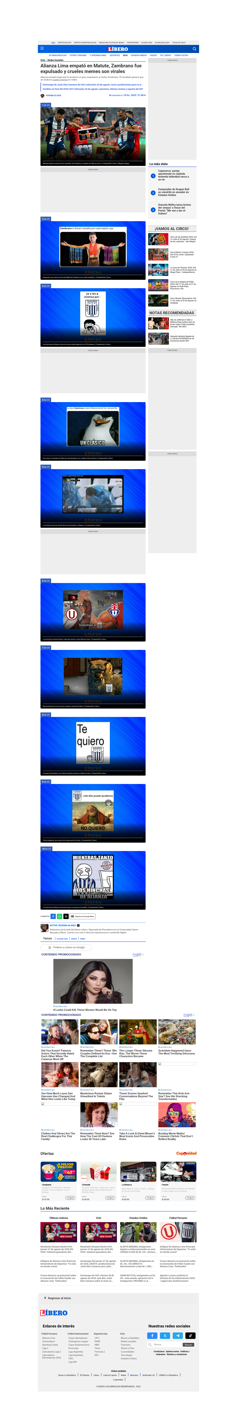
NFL (97, 1355)
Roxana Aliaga (53, 95)
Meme (82, 938)
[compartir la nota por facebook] (53, 916)
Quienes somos (172, 1351)
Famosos (125, 1344)
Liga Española (76, 1355)
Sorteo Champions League (85, 42)
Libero (96, 1375)
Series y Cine (127, 1348)
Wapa (123, 1375)
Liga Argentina (76, 1351)
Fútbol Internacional (78, 1333)
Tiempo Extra (181, 55)
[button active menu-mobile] (42, 49)
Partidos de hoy (64, 42)
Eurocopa (73, 1348)
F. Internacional (98, 55)
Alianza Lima (146, 42)
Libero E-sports (110, 1375)
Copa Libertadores (78, 1338)
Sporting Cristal (50, 1344)
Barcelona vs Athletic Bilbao (111, 42)
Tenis (97, 1348)
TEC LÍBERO (165, 55)
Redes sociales (128, 1341)
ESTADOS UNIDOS (139, 55)
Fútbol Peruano (78, 55)
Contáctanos (159, 1351)
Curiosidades (127, 1351)
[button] (195, 49)
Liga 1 (45, 1348)
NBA (97, 1344)
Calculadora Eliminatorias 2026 (51, 1356)
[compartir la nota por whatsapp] (59, 916)
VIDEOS (153, 55)
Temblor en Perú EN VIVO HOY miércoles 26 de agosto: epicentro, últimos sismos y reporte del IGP (93, 89)
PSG (71, 1358)
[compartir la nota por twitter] (66, 916)
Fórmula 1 (100, 1351)
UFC (97, 1338)
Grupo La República (67, 1375)
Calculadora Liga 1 (51, 1351)
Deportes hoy (100, 1333)
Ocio (125, 55)
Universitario (133, 42)
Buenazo (134, 1375)
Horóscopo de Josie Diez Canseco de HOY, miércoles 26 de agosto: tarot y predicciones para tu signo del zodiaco (100, 84)
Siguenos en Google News (84, 916)
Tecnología (126, 1355)
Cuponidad (118, 1380)
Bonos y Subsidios (130, 1338)
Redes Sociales (55, 60)
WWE (97, 1341)
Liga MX (73, 1362)
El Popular (84, 1375)
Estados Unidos (129, 1358)
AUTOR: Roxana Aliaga (63, 925)
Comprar (70, 1198)
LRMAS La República (168, 1375)
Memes (74, 938)
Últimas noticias (57, 55)
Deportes (115, 55)
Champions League (78, 1341)
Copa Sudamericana (79, 1344)
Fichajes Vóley (179, 42)
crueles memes (60, 79)
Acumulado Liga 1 (162, 42)
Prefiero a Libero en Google (69, 947)
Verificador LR (148, 1375)
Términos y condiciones (177, 1354)
